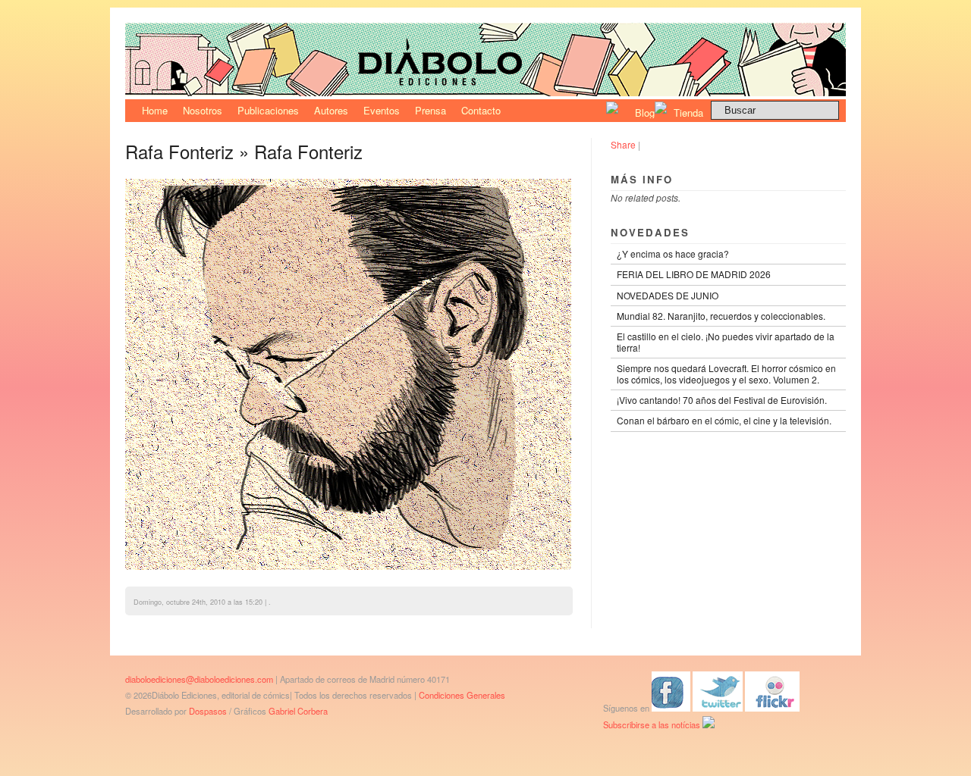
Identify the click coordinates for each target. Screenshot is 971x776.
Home (155, 110)
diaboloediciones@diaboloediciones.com (199, 679)
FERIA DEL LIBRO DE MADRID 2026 (694, 274)
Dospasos (208, 711)
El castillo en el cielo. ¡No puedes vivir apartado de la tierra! (725, 341)
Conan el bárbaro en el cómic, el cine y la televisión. (724, 420)
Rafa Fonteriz (179, 151)
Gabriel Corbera (298, 711)
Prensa (430, 110)
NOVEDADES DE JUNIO (667, 295)
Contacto (481, 110)
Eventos (381, 110)
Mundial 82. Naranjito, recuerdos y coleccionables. (721, 315)
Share (623, 144)
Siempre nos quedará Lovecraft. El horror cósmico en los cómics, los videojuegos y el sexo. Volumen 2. (726, 373)
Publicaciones (268, 110)
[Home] (485, 92)
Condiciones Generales (462, 695)
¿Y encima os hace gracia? (673, 253)
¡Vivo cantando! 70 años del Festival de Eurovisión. (722, 399)
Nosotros (202, 110)
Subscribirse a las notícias (652, 724)
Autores (331, 110)
